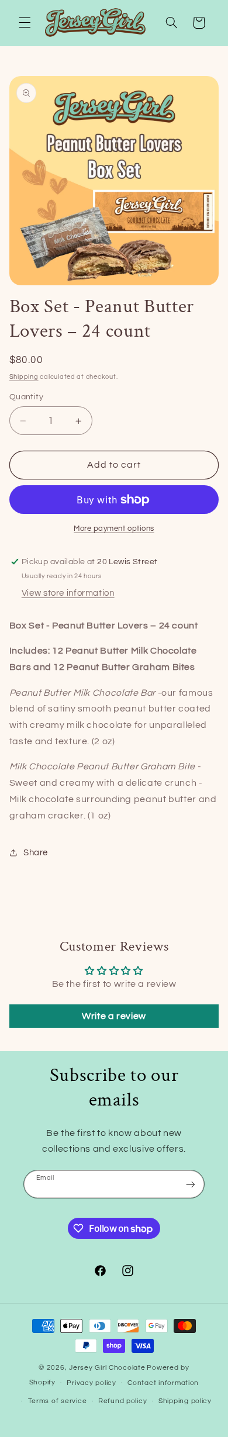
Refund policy (122, 1401)
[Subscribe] (190, 1184)
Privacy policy (91, 1383)
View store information (68, 593)
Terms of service (57, 1401)
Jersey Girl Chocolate (107, 1368)
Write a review (114, 1016)
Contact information (163, 1383)
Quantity (26, 397)
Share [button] (35, 852)
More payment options (114, 529)
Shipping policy (185, 1401)
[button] (24, 22)
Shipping (24, 377)
